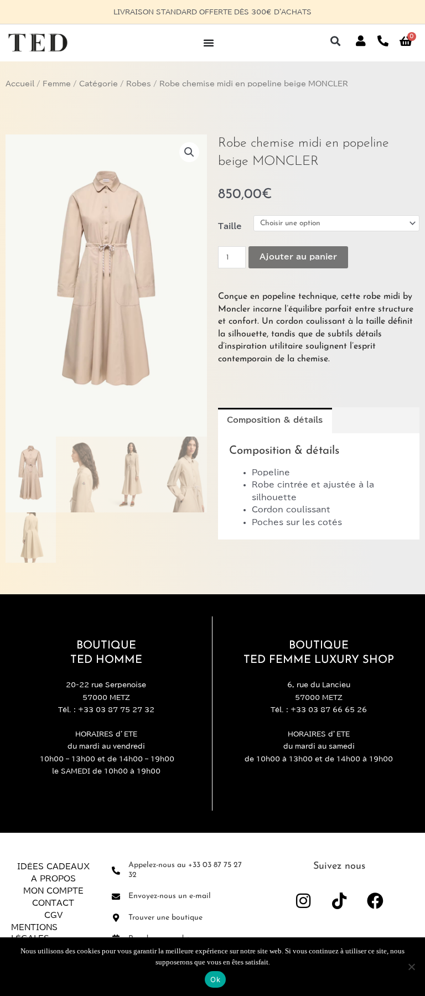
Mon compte (53, 891)
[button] (335, 41)
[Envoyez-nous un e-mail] (116, 897)
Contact (53, 903)
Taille (230, 226)
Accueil (20, 83)
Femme (57, 83)
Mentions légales (34, 933)
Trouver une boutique (165, 918)
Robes (138, 83)
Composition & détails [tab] (275, 420)
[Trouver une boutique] (116, 918)
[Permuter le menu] (208, 42)
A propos (53, 879)
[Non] (411, 966)
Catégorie (98, 83)
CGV (53, 915)
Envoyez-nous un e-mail (169, 896)
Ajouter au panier (298, 257)
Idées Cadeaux (53, 866)
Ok (215, 979)
